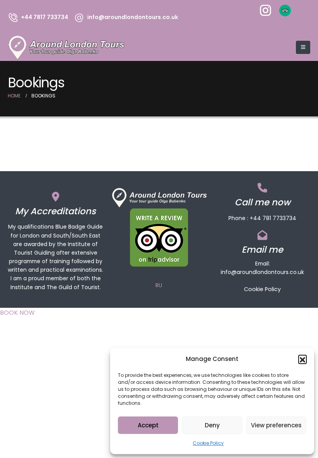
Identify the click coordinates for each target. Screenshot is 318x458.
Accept (148, 425)
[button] (302, 359)
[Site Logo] (66, 48)
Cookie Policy (208, 443)
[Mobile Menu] (303, 47)
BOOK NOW (17, 312)
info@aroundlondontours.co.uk (262, 272)
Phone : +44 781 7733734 (262, 218)
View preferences (276, 425)
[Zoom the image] (265, 9)
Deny (212, 425)
